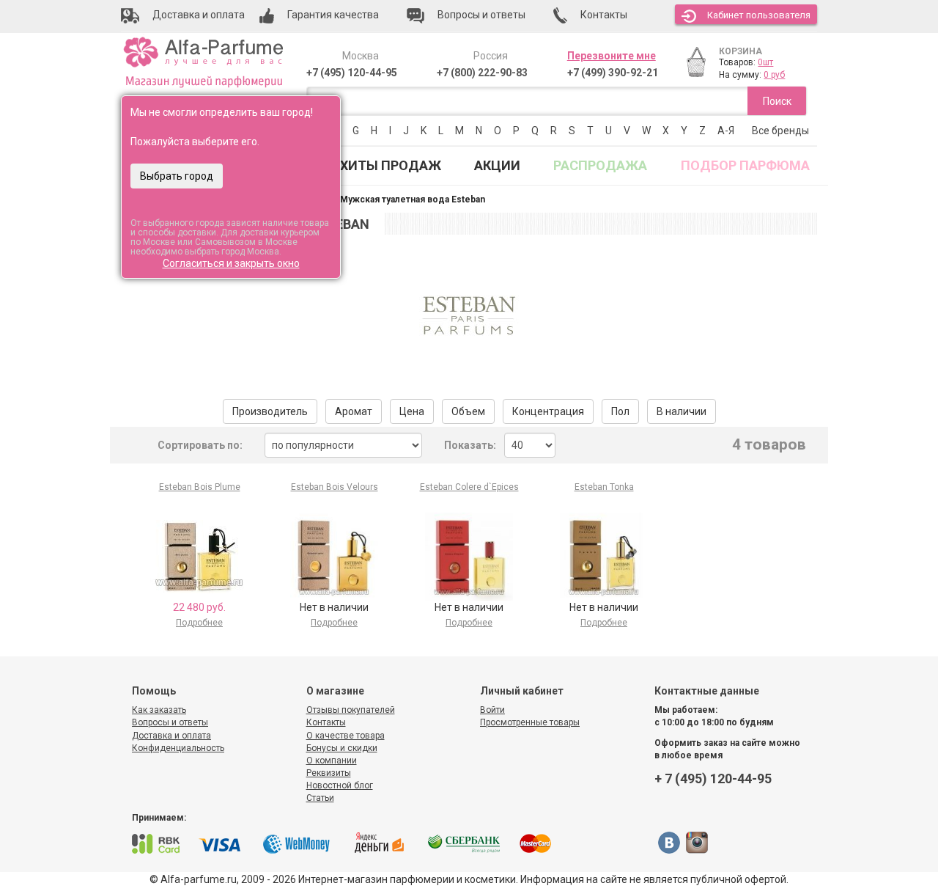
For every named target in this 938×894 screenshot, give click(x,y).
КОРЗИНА (740, 51)
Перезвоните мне (611, 56)
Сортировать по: (200, 445)
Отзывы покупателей (350, 710)
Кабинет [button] (758, 15)
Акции (497, 165)
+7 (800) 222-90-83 (482, 72)
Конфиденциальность (178, 748)
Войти (492, 710)
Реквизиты (328, 773)
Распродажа (600, 165)
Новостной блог (339, 785)
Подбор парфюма (745, 165)
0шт (765, 62)
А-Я (725, 130)
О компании (331, 760)
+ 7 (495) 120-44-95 (713, 778)
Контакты (326, 722)
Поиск (777, 101)
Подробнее (199, 623)
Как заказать (159, 710)
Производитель (270, 411)
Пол (620, 411)
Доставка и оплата (171, 735)
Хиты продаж (390, 165)
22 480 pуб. (199, 607)
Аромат (353, 411)
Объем (468, 411)
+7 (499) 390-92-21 (612, 72)
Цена (411, 411)
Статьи (320, 798)
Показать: (470, 445)
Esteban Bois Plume (199, 487)
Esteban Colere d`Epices (469, 487)
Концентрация (548, 411)
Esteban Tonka (604, 487)
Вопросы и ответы (170, 722)
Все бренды (780, 130)
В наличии (681, 411)
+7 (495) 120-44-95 (351, 72)
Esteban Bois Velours (334, 487)
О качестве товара (345, 735)
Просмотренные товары (530, 722)
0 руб (774, 75)
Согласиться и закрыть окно (231, 263)
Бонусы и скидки (341, 748)
